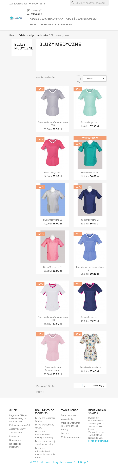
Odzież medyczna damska (46, 18)
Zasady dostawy (17, 428)
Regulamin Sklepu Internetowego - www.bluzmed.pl (18, 418)
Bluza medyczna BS (52, 219)
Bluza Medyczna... (90, 122)
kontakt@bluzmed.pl (98, 440)
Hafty (34, 24)
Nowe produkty (16, 440)
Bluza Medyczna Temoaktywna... (53, 369)
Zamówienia (67, 419)
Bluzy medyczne (23, 46)
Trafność (94, 78)
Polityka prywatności (19, 425)
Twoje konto (69, 410)
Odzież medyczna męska (81, 18)
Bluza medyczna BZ (90, 172)
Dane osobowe (68, 415)
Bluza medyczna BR (52, 267)
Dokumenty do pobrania (57, 24)
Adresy (64, 429)
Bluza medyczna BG (90, 219)
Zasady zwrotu (16, 432)
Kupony (65, 433)
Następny (99, 385)
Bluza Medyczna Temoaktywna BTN (90, 268)
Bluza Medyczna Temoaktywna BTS (53, 124)
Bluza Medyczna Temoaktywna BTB (53, 318)
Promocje (14, 436)
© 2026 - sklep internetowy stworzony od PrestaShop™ (59, 462)
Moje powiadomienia (71, 437)
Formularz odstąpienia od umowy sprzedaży (44, 434)
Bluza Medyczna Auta (90, 367)
